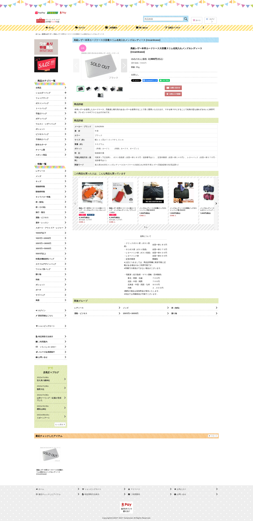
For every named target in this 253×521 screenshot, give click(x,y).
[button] (203, 28)
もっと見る (59, 424)
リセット (214, 436)
